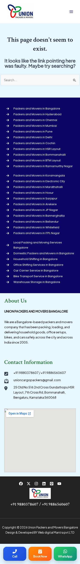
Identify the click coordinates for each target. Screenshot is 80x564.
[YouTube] (59, 484)
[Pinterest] (52, 484)
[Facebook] (21, 484)
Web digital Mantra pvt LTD (56, 532)
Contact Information (28, 362)
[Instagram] (36, 484)
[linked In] (44, 484)
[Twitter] (29, 484)
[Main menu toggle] (71, 11)
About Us (15, 301)
